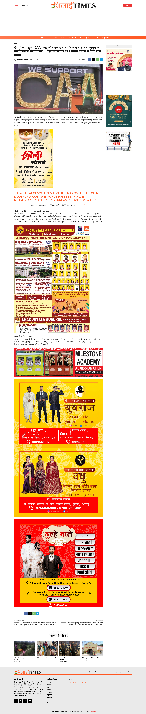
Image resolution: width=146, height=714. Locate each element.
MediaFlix (93, 711)
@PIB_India (44, 200)
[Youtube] (30, 701)
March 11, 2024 (83, 205)
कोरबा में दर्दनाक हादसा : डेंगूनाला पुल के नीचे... (24, 658)
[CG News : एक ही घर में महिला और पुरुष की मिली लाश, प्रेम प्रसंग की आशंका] (47, 648)
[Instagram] (20, 701)
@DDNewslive (62, 200)
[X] (93, 59)
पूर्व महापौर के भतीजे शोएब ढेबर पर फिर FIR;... (68, 658)
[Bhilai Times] (73, 5)
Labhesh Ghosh (22, 60)
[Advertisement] (73, 23)
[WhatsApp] (97, 59)
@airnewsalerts (85, 200)
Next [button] (129, 110)
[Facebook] (89, 59)
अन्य (16, 43)
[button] (24, 5)
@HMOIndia (28, 200)
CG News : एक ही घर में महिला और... (47, 658)
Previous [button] (107, 110)
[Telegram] (101, 59)
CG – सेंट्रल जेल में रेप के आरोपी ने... (91, 658)
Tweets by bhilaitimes (77, 682)
